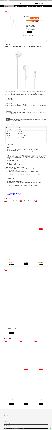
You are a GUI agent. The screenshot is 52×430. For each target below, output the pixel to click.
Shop (19, 6)
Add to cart (11, 264)
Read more (40, 264)
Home (5, 9)
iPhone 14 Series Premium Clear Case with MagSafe (14, 192)
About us (5, 413)
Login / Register (7, 0)
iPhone (30, 6)
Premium (27, 6)
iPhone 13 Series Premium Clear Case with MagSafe (14, 193)
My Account (42, 6)
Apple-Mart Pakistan (9, 3)
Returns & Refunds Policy (8, 423)
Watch (33, 6)
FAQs (5, 419)
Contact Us (6, 417)
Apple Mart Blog (6, 415)
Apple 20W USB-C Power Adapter (12, 191)
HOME (16, 6)
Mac (38, 6)
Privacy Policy (6, 421)
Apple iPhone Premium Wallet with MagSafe (13, 194)
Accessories (22, 6)
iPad (36, 6)
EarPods (11, 9)
